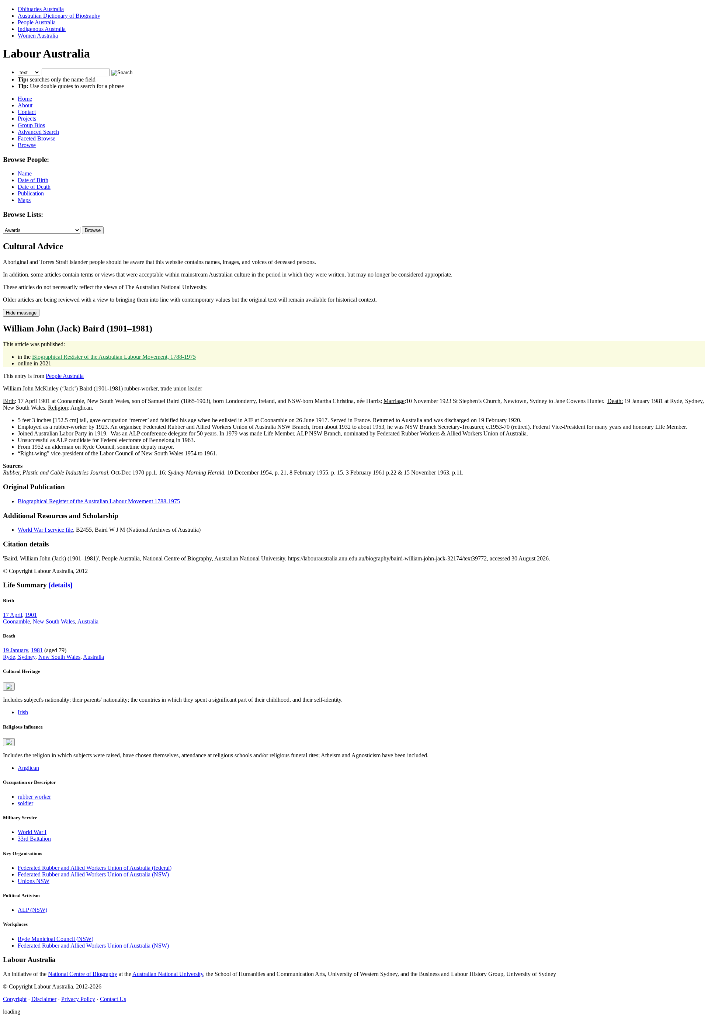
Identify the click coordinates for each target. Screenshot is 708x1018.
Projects (27, 118)
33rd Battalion (34, 838)
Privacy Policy (78, 999)
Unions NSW (33, 881)
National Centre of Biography (82, 974)
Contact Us (113, 999)
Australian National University (167, 974)
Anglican (28, 768)
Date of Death (34, 187)
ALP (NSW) (32, 910)
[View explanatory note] (9, 686)
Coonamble (16, 621)
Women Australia (38, 35)
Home (25, 98)
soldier (25, 803)
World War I (32, 832)
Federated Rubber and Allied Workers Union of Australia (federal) (94, 868)
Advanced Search (38, 132)
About (25, 105)
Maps (24, 200)
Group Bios (31, 125)
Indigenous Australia (42, 29)
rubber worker (34, 796)
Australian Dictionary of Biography (59, 16)
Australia (87, 621)
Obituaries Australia (41, 9)
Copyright (15, 999)
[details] (60, 585)
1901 (31, 615)
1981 (37, 650)
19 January (15, 650)
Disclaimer (43, 999)
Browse (27, 145)
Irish (23, 712)
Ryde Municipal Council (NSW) (55, 939)
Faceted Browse (36, 138)
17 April (12, 615)
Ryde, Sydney (19, 657)
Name (25, 173)
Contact (27, 112)
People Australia (37, 22)
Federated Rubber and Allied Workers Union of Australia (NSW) (93, 874)
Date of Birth (33, 180)
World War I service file (45, 530)
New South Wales (54, 621)
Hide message (21, 313)
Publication (31, 193)
